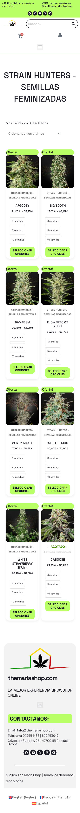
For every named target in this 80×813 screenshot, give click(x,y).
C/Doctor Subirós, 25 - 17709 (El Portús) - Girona (39, 742)
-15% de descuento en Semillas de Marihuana (57, 5)
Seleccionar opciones (22, 251)
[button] (40, 47)
